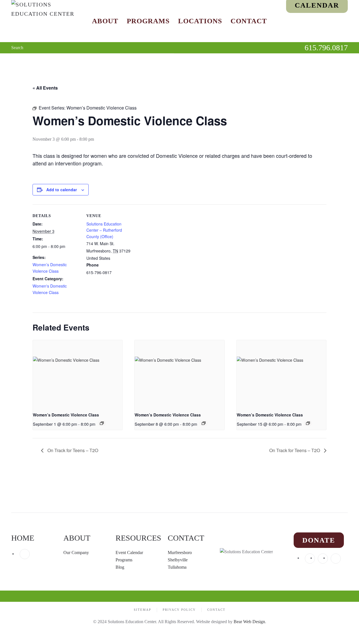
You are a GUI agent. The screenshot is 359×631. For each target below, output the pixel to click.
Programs (148, 21)
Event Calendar (129, 552)
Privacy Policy (179, 609)
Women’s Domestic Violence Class (66, 415)
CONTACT (186, 538)
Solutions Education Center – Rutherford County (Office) (104, 230)
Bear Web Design (249, 621)
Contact (249, 21)
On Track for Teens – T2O (72, 450)
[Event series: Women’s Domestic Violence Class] (102, 423)
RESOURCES (138, 538)
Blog (120, 567)
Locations (200, 21)
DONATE (318, 540)
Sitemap (142, 609)
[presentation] (77, 373)
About (105, 21)
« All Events (45, 88)
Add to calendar (61, 189)
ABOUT (76, 538)
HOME (22, 538)
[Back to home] (46, 21)
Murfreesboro (180, 552)
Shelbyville (178, 559)
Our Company (76, 552)
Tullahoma (177, 567)
